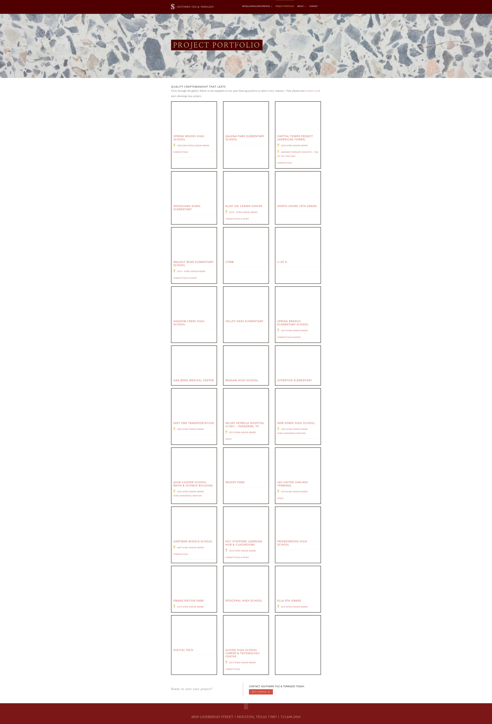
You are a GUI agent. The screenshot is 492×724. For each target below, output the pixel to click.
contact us (311, 90)
